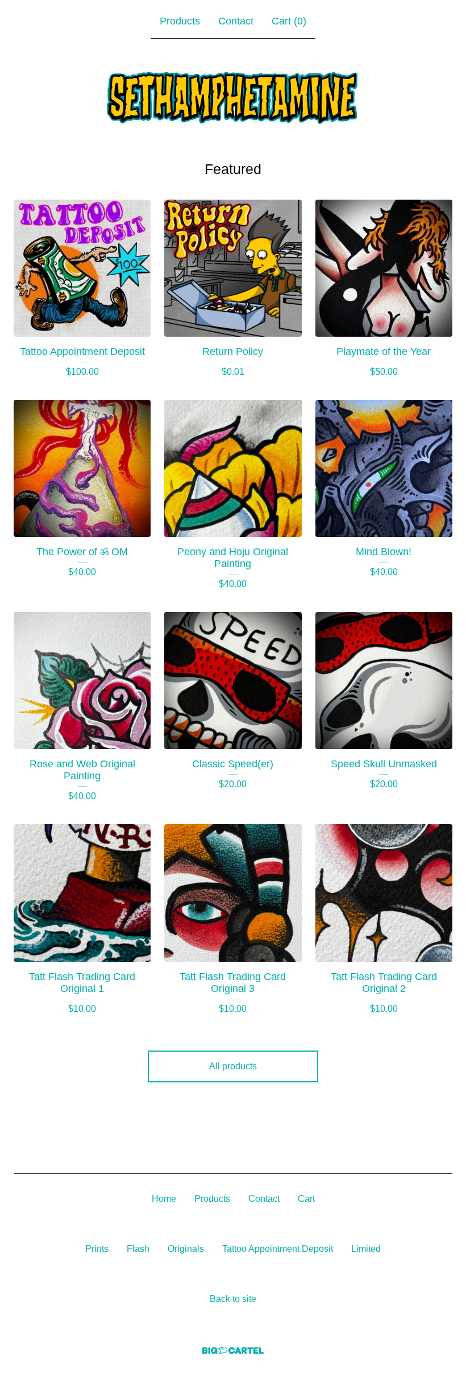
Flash (138, 1249)
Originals (186, 1249)
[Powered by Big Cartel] (233, 1350)
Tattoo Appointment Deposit (277, 1249)
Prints (97, 1249)
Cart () (289, 21)
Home (164, 1199)
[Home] (233, 96)
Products (180, 21)
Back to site (233, 1299)
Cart (306, 1199)
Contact (235, 21)
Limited (366, 1249)
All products (233, 1066)
